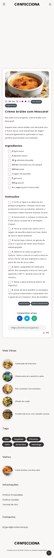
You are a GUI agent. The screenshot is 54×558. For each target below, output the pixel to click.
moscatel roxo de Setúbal (27, 165)
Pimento (33, 439)
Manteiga (36, 444)
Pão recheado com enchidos (28, 389)
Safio (7, 444)
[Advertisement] (27, 37)
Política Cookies (11, 499)
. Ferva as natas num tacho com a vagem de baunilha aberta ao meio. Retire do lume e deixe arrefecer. (27, 232)
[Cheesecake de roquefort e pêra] (8, 376)
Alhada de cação (22, 401)
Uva (7, 439)
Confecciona (12, 550)
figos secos (18, 151)
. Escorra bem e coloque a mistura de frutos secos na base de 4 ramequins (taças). (27, 220)
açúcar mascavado (25, 187)
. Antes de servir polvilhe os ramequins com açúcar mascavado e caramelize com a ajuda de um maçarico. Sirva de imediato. (28, 293)
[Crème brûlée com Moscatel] (8, 470)
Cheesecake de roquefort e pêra (29, 376)
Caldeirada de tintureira (25, 364)
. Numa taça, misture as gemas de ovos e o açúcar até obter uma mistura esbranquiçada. (26, 244)
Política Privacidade (13, 494)
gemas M (17, 178)
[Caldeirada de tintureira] (8, 364)
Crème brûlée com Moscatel (27, 470)
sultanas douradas (23, 160)
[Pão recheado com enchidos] (8, 389)
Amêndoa (21, 444)
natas (18, 169)
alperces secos (19, 155)
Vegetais (18, 439)
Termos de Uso (10, 504)
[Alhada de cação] (8, 402)
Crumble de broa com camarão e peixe (32, 414)
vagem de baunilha (21, 174)
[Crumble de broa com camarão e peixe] (8, 414)
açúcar (18, 183)
